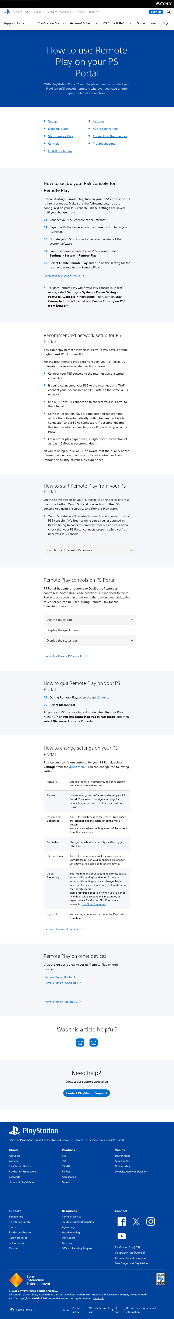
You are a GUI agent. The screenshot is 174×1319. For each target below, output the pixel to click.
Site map (116, 1310)
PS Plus (50, 11)
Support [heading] (15, 1211)
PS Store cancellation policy (78, 1222)
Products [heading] (68, 1150)
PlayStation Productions (22, 1171)
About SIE (14, 1155)
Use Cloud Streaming (94, 904)
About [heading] (13, 1150)
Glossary (67, 1243)
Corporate (14, 1177)
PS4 (64, 1161)
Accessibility (122, 1161)
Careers (13, 1161)
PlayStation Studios (20, 1166)
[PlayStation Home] (7, 12)
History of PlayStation (21, 1182)
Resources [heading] (69, 1211)
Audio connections (105, 129)
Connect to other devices (110, 136)
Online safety (122, 1166)
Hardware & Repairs (59, 1140)
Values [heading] (120, 1150)
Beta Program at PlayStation (131, 1263)
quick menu (100, 697)
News (80, 11)
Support (93, 11)
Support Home (13, 23)
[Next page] (166, 23)
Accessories (65, 11)
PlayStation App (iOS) (127, 1247)
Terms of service (71, 1216)
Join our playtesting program (131, 1258)
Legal (66, 1310)
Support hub (16, 1216)
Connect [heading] (121, 1211)
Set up (52, 121)
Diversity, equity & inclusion (131, 1171)
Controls (53, 143)
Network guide (58, 129)
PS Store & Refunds (117, 23)
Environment (122, 1155)
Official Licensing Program (77, 1248)
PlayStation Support (31, 1140)
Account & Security (83, 23)
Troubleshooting (104, 143)
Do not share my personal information (141, 1310)
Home (12, 1140)
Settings (98, 121)
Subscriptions (147, 23)
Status (12, 1227)
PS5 (26, 11)
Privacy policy (76, 1310)
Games (37, 11)
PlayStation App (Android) (130, 1252)
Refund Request (18, 1243)
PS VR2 (66, 1166)
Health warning (71, 1232)
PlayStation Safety (19, 1222)
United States (24, 1310)
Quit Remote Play (60, 151)
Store (16, 11)
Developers (68, 1238)
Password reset (18, 1238)
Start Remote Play (60, 136)
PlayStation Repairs (20, 1232)
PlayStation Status (51, 23)
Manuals (14, 1248)
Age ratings (68, 1227)
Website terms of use (99, 1310)
